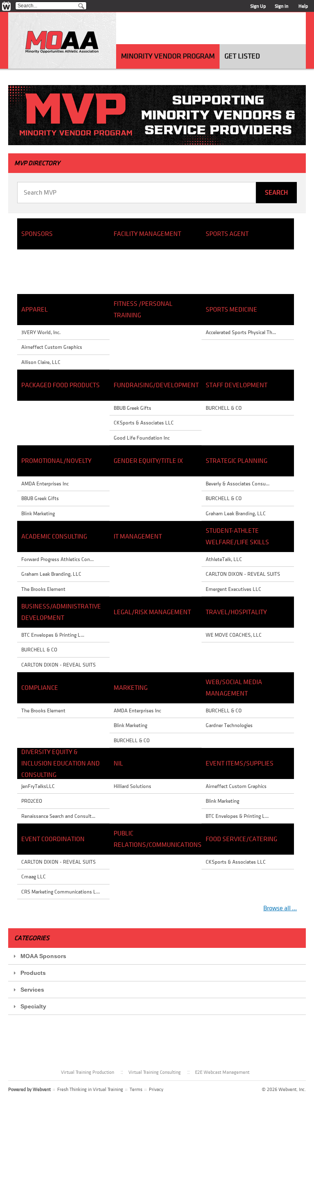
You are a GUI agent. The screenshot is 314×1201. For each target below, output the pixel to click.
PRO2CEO (31, 800)
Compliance (39, 688)
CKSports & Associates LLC (144, 422)
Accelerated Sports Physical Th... (241, 332)
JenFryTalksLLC (38, 786)
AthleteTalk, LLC (224, 559)
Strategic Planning (236, 461)
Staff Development (236, 385)
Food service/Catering (241, 839)
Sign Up (258, 6)
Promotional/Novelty (56, 461)
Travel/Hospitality (236, 612)
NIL (118, 763)
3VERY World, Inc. (41, 332)
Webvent (42, 1089)
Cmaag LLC (33, 876)
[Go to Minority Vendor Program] (62, 43)
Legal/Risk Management (152, 612)
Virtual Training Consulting (154, 1072)
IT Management (138, 536)
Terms (136, 1089)
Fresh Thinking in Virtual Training (90, 1089)
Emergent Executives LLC (233, 589)
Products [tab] (33, 973)
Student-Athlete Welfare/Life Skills (237, 536)
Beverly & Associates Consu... (237, 483)
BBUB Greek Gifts (40, 498)
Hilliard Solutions (132, 786)
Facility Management (147, 234)
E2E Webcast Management (222, 1072)
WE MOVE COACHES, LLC (234, 634)
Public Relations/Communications (156, 839)
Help (303, 6)
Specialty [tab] (33, 1006)
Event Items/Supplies (240, 763)
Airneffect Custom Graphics (51, 346)
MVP (37, 163)
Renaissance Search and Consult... (58, 816)
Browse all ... (280, 908)
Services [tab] (32, 989)
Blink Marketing (38, 513)
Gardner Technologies (229, 725)
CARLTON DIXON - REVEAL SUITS (58, 664)
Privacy (156, 1089)
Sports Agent (227, 234)
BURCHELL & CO (39, 649)
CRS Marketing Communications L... (60, 891)
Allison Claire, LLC (41, 362)
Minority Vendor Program (168, 56)
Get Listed (242, 56)
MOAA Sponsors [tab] (43, 956)
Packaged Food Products (60, 385)
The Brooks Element (43, 589)
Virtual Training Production (87, 1072)
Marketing (131, 688)
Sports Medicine (231, 309)
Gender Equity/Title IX (148, 461)
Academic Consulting (54, 536)
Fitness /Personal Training (143, 309)
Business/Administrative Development (61, 612)
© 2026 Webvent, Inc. (284, 1089)
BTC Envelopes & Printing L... (52, 634)
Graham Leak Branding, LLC (51, 573)
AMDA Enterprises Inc (45, 483)
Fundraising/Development (156, 385)
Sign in (281, 6)
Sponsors (37, 234)
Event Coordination (53, 839)
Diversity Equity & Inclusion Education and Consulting (60, 763)
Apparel (34, 309)
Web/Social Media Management (234, 688)
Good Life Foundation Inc (142, 437)
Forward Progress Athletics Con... (57, 559)
